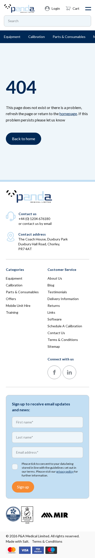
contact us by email (37, 223)
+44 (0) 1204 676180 (34, 219)
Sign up (23, 487)
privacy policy (65, 471)
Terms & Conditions (47, 541)
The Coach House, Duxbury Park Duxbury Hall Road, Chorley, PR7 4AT (43, 244)
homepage (68, 113)
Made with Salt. (17, 541)
